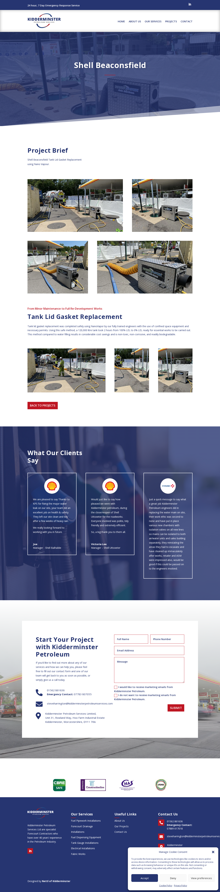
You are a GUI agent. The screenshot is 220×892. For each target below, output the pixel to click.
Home (121, 21)
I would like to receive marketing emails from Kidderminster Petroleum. (143, 689)
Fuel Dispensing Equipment (86, 837)
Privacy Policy (180, 885)
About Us (135, 21)
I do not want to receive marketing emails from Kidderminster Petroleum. (145, 697)
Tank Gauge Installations (84, 842)
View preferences (201, 878)
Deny (173, 878)
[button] (213, 852)
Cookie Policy (165, 885)
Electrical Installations (83, 848)
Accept (145, 878)
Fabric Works (78, 854)
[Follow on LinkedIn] (189, 4)
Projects (171, 21)
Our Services (153, 21)
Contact (186, 21)
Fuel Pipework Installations (86, 820)
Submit (176, 708)
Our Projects (121, 826)
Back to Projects (42, 405)
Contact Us (120, 831)
